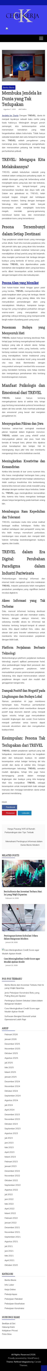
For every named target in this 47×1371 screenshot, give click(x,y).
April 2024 (9, 1109)
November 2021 (12, 1232)
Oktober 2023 (11, 1123)
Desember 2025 (12, 1043)
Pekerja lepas (11, 1294)
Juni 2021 (9, 1251)
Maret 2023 (10, 1156)
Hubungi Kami (8, 1327)
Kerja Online (10, 1289)
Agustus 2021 (11, 1241)
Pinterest (10, 813)
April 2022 (9, 1208)
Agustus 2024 (11, 1100)
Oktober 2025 (11, 1053)
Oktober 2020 (11, 1265)
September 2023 (13, 1128)
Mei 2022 (9, 1204)
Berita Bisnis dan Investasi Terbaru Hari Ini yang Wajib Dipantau (23, 893)
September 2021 (13, 1236)
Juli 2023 (9, 1138)
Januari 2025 (11, 1076)
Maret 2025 (10, 1072)
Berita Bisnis (8, 87)
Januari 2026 (11, 1039)
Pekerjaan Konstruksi (14, 1308)
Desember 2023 (12, 1114)
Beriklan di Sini (8, 1323)
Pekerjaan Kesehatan (15, 1303)
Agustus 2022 (11, 1189)
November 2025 (12, 1048)
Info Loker (9, 1284)
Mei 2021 (9, 1255)
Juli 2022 (9, 1194)
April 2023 (9, 1152)
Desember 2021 (12, 1227)
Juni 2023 (9, 1142)
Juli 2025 (9, 1062)
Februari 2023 (11, 1161)
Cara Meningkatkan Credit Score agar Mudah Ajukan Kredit (22, 960)
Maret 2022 (10, 1213)
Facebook (10, 807)
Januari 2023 (11, 1166)
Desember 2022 (12, 1171)
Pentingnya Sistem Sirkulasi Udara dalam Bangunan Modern (21, 937)
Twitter (25, 807)
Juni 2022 (9, 1199)
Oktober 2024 (11, 1091)
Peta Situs (7, 1334)
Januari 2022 (11, 1222)
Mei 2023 (9, 1147)
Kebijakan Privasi (10, 1330)
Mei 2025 (9, 1067)
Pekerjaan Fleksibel (13, 1299)
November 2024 (12, 1086)
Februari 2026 (11, 1034)
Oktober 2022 (11, 1180)
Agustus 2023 (11, 1133)
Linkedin (25, 813)
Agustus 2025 (11, 1058)
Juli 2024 (9, 1105)
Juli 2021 (9, 1246)
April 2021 (9, 1260)
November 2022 (12, 1175)
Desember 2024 (12, 1081)
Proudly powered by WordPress (23, 1358)
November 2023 (12, 1119)
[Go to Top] (44, 1368)
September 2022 (13, 1185)
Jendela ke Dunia (10, 115)
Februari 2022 (11, 1218)
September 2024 (13, 1095)
